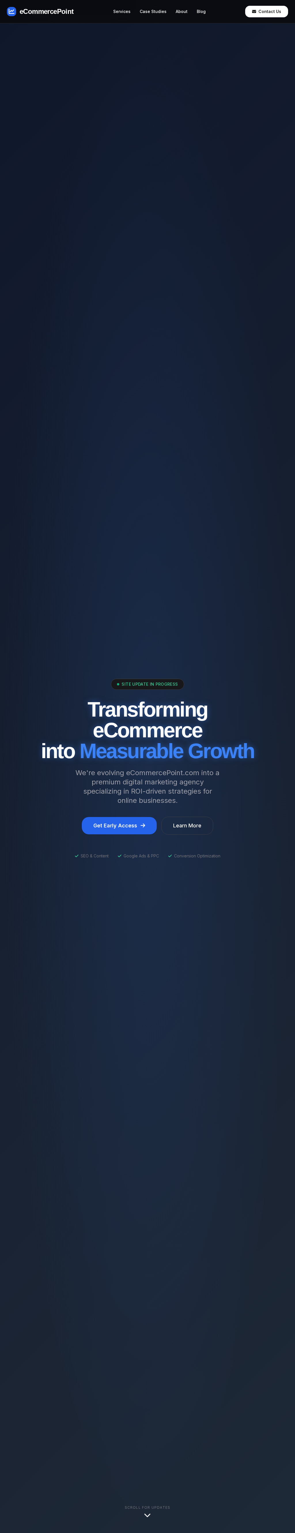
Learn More (187, 825)
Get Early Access (115, 825)
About (182, 11)
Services (122, 11)
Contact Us (269, 11)
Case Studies (153, 11)
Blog (201, 11)
